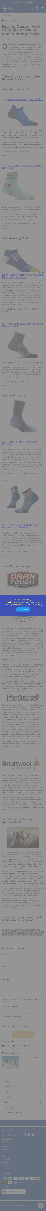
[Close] (44, 597)
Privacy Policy (37, 604)
